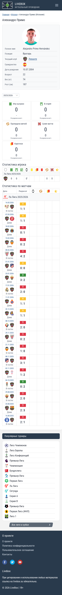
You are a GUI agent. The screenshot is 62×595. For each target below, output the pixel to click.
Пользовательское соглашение (18, 550)
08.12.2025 (9, 321)
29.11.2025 (9, 333)
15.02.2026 (9, 238)
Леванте (33, 59)
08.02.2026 (9, 250)
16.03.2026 (9, 202)
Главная (5, 14)
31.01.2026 (9, 262)
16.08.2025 (9, 416)
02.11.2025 (9, 368)
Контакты (7, 554)
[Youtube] (20, 562)
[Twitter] (12, 562)
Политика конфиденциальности (18, 545)
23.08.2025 (9, 404)
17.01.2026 (9, 285)
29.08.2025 (9, 392)
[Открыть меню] (57, 5)
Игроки (14, 14)
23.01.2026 (9, 273)
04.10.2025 (9, 380)
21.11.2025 (9, 344)
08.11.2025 (9, 356)
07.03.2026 (9, 214)
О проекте (7, 541)
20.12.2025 (9, 309)
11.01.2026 (9, 297)
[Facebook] (4, 562)
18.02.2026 (9, 226)
